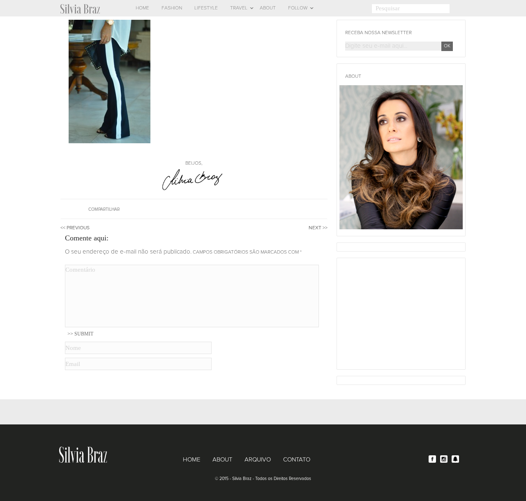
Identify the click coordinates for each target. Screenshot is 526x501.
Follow (297, 8)
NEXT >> (318, 228)
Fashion (171, 8)
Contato (296, 460)
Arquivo (258, 460)
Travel (238, 8)
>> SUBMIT (80, 334)
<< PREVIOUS (75, 228)
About (268, 8)
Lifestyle (206, 8)
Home (142, 8)
